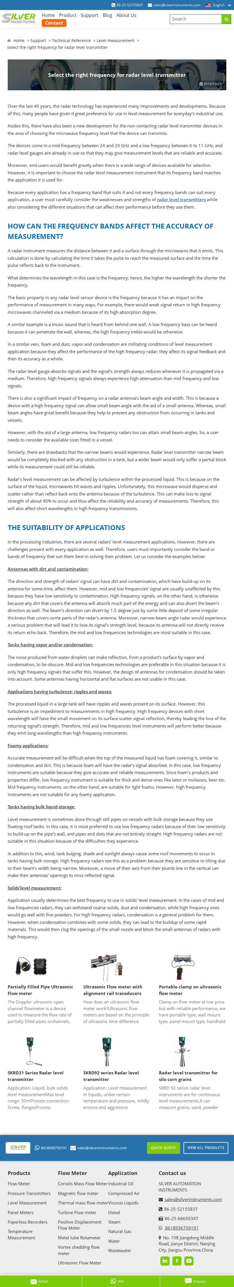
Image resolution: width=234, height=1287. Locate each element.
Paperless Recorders (27, 1222)
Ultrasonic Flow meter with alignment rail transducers (112, 990)
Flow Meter (19, 1183)
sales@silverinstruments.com (177, 5)
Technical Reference (71, 40)
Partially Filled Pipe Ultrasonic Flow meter (40, 990)
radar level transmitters (181, 199)
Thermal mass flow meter (83, 1203)
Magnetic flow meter (78, 1193)
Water (114, 1241)
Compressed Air (124, 1193)
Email (43, 1281)
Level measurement (115, 40)
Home (48, 15)
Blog (107, 15)
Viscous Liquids (123, 1203)
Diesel (114, 1212)
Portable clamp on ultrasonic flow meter (190, 990)
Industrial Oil (121, 1183)
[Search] (226, 19)
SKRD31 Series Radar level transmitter (36, 1076)
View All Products (206, 1147)
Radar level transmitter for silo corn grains (188, 1076)
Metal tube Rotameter (79, 1237)
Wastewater (119, 1250)
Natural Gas (119, 1231)
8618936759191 (54, 1147)
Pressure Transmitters (29, 1193)
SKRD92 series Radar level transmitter (111, 1076)
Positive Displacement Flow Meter (79, 1225)
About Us (126, 15)
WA (121, 1281)
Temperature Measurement (21, 1234)
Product (67, 15)
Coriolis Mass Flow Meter (83, 1183)
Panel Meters (20, 1212)
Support (89, 15)
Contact (54, 23)
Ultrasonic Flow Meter (79, 1263)
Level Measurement (27, 1203)
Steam (114, 1222)
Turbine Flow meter (77, 1212)
